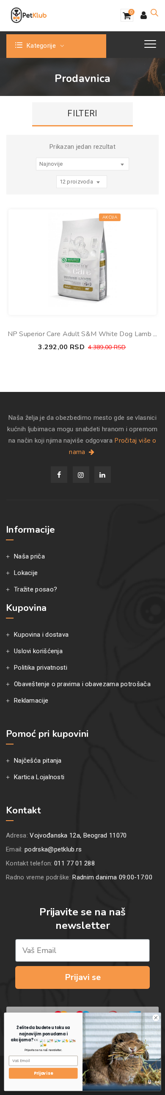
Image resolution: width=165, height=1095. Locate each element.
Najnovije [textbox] (51, 164)
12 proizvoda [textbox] (77, 181)
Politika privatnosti (40, 667)
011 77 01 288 (74, 863)
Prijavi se (83, 977)
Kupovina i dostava (41, 634)
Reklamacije (31, 700)
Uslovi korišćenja (38, 651)
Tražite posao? (35, 589)
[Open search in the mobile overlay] (154, 12)
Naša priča (29, 556)
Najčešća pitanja (38, 760)
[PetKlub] (28, 15)
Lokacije (26, 573)
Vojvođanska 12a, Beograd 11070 (78, 835)
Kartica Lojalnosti (39, 777)
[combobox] (82, 164)
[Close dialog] (156, 1017)
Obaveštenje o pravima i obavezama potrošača (82, 684)
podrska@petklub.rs (53, 849)
